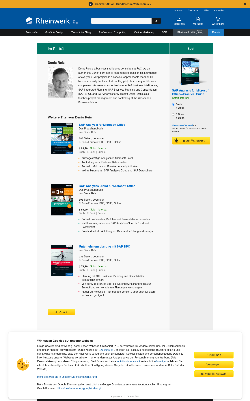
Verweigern (161, 361)
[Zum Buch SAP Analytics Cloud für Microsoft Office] (58, 209)
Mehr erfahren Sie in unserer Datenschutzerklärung (67, 376)
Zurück (63, 312)
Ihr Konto (177, 10)
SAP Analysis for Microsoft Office (102, 126)
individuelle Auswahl (128, 361)
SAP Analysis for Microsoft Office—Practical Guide (190, 92)
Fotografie (32, 32)
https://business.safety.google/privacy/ (79, 388)
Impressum (116, 396)
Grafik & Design (54, 32)
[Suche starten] (156, 21)
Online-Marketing (144, 32)
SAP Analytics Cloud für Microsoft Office (107, 187)
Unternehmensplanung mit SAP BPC (104, 246)
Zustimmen (106, 349)
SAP (164, 32)
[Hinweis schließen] (244, 3)
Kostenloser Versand (182, 125)
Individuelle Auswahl (213, 373)
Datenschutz (133, 396)
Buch (179, 106)
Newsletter (193, 10)
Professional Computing (112, 32)
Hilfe (206, 10)
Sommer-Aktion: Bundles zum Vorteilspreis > (123, 4)
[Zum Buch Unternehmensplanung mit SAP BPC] (58, 272)
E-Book (179, 116)
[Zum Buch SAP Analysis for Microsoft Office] (58, 149)
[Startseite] (52, 21)
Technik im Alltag (81, 32)
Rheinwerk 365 (189, 32)
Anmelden (219, 10)
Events (216, 32)
